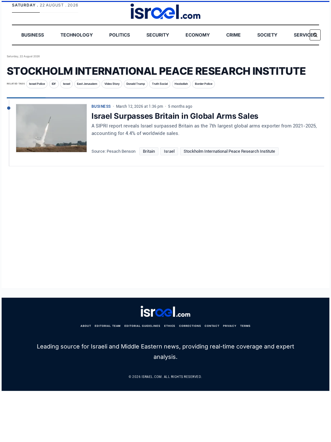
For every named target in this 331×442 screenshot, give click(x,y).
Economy (198, 35)
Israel (66, 83)
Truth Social (160, 83)
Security (157, 35)
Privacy (230, 325)
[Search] (315, 34)
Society (267, 35)
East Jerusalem (87, 83)
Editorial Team (108, 325)
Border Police (203, 83)
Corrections (190, 325)
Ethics (170, 325)
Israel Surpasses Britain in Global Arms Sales (174, 116)
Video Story (112, 83)
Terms (245, 325)
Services (305, 35)
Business (32, 35)
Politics (119, 35)
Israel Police (37, 83)
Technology (76, 35)
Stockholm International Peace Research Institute (229, 151)
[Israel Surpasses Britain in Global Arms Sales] (51, 130)
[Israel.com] (165, 311)
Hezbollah (181, 83)
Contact (212, 325)
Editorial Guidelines (142, 325)
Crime (233, 35)
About (85, 325)
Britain (149, 151)
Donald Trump (135, 83)
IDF (54, 83)
